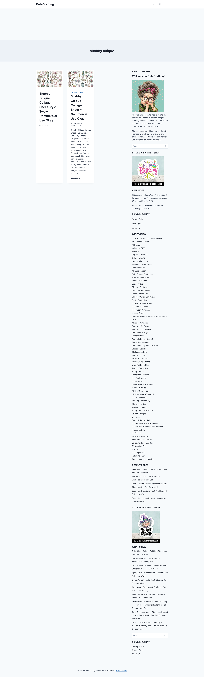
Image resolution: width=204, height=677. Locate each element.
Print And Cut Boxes (140, 326)
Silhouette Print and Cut (142, 443)
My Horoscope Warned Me (143, 394)
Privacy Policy (138, 219)
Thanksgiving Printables (142, 362)
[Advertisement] (102, 24)
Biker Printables (138, 284)
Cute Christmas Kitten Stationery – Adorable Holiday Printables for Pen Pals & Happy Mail (149, 625)
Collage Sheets (77, 92)
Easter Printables (139, 300)
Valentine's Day (138, 456)
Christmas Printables (141, 290)
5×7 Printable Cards (140, 242)
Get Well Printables (140, 307)
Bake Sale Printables (141, 277)
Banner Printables (139, 281)
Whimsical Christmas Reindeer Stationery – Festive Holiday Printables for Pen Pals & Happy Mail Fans (149, 605)
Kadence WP (121, 670)
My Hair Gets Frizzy (140, 391)
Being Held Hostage (140, 375)
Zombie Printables (140, 368)
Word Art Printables (140, 365)
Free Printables (138, 268)
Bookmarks (137, 251)
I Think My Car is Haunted (143, 384)
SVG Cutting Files (139, 446)
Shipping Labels (139, 349)
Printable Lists (138, 336)
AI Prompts (136, 245)
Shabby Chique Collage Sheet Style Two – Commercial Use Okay (48, 107)
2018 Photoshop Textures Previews (147, 238)
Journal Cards (138, 313)
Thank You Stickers (140, 358)
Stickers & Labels (139, 352)
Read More (45, 126)
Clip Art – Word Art (140, 255)
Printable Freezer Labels (142, 420)
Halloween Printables (141, 310)
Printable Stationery (140, 342)
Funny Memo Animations (142, 410)
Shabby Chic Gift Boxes (142, 440)
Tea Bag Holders (139, 355)
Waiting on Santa (139, 407)
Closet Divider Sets (140, 294)
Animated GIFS (138, 248)
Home (154, 4)
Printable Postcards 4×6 (142, 339)
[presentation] (49, 79)
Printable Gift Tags (140, 333)
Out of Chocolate (139, 397)
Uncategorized (138, 453)
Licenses (163, 4)
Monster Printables (140, 323)
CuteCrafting (77, 123)
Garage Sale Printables (142, 303)
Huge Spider (137, 381)
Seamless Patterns (140, 436)
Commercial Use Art (140, 261)
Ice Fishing (136, 433)
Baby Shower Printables (142, 274)
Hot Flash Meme (139, 378)
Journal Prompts (139, 414)
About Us (136, 228)
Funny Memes (138, 371)
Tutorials (135, 449)
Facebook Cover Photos (142, 264)
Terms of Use (138, 224)
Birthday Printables (140, 287)
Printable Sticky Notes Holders (145, 345)
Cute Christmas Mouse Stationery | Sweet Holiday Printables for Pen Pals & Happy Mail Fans (150, 615)
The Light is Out (139, 404)
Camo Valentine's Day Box (143, 459)
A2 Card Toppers (139, 271)
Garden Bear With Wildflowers (145, 423)
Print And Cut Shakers (141, 329)
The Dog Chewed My (141, 401)
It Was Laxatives (139, 388)
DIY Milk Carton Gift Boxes (143, 297)
